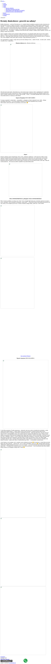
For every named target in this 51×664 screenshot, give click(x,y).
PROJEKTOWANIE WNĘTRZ (13, 9)
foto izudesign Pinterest (25, 356)
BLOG (4, 13)
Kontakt (5, 15)
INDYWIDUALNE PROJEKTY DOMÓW (15, 10)
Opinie (4, 5)
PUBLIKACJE (6, 14)
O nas (4, 3)
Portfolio (5, 4)
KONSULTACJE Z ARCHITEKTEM (14, 11)
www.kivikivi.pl (12, 662)
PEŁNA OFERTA (10, 8)
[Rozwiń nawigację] (4, 1)
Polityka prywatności (5, 659)
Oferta (4, 7)
